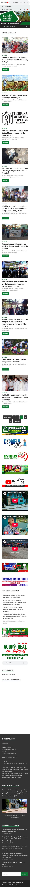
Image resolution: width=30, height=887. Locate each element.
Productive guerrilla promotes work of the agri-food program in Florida (15, 246)
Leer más (5, 69)
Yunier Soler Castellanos (20, 364)
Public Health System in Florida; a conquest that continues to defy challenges (15, 397)
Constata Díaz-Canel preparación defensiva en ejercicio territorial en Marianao (13, 609)
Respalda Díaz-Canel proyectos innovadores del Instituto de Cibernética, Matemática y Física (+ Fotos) (14, 602)
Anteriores (7, 417)
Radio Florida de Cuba (17, 882)
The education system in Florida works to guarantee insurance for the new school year (14, 284)
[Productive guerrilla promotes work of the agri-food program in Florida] (15, 232)
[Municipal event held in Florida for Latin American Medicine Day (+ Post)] (15, 46)
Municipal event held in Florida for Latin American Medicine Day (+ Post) (15, 59)
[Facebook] (23, 10)
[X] (21, 10)
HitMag (18, 885)
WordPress (12, 885)
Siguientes (17, 421)
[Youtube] (27, 10)
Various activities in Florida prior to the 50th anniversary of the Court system (15, 133)
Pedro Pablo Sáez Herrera (20, 402)
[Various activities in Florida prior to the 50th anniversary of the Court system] (15, 119)
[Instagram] (25, 10)
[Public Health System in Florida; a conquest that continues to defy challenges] (15, 383)
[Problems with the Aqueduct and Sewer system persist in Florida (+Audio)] (15, 157)
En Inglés (4, 55)
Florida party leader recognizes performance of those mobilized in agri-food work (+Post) (14, 208)
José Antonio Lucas (22, 100)
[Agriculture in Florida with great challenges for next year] (15, 83)
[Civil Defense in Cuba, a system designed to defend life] (15, 348)
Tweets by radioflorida (8, 674)
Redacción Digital (20, 328)
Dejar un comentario (12, 66)
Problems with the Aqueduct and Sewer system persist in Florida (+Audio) (15, 170)
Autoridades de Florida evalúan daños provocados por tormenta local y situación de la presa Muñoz (15, 616)
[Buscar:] (15, 874)
